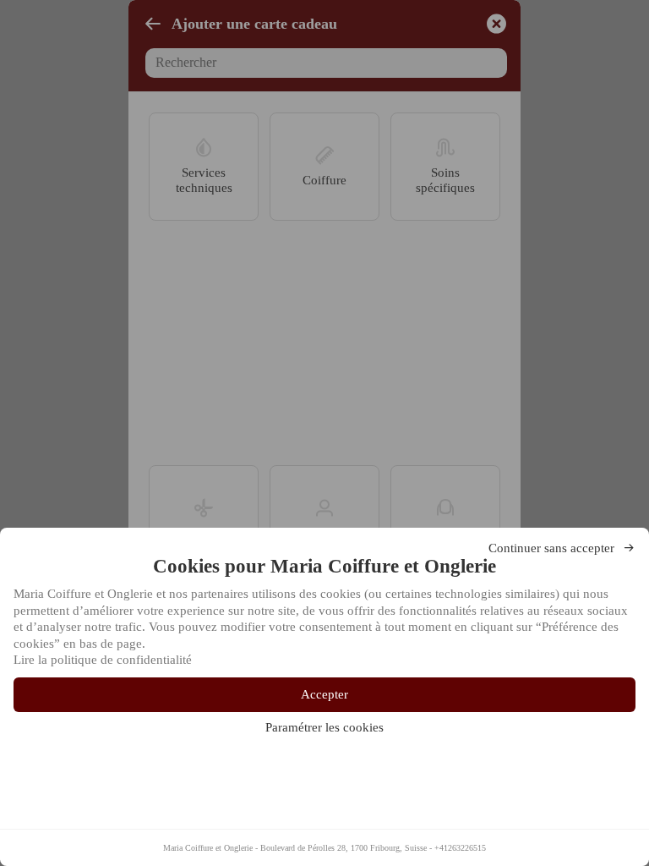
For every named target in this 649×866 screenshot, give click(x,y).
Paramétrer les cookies (324, 727)
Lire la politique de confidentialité (103, 659)
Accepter (324, 694)
